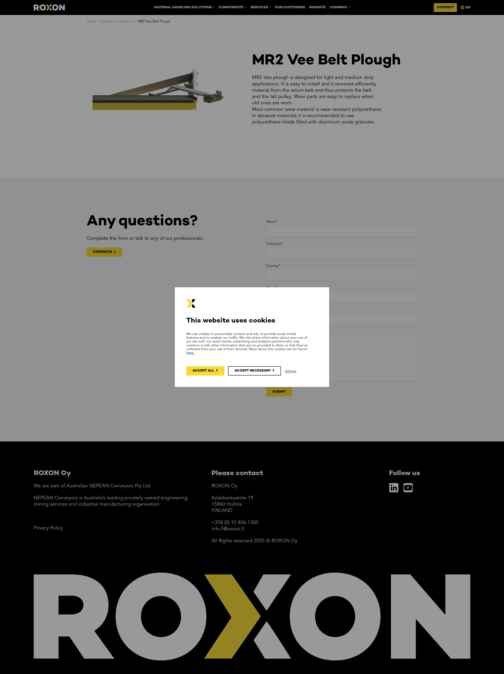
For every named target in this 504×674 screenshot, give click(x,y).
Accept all (203, 370)
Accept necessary (252, 370)
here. (190, 352)
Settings (290, 371)
